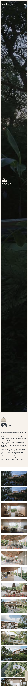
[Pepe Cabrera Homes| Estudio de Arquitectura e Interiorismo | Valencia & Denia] (7, 4)
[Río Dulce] (14, 494)
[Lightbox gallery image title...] (14, 478)
